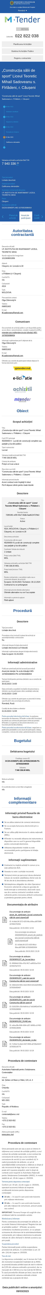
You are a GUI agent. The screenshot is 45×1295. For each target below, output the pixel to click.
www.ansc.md (8, 1134)
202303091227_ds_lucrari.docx (22, 959)
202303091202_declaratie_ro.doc (23, 1040)
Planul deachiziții (13, 216)
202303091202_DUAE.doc (20, 1021)
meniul (25, 29)
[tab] (12, 216)
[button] (22, 10)
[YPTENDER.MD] (22, 369)
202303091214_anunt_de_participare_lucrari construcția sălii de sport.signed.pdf (28, 938)
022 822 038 (27, 36)
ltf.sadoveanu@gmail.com (12, 312)
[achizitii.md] (22, 390)
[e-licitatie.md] (22, 379)
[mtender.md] (22, 400)
